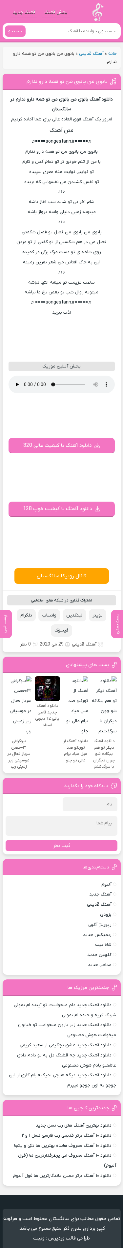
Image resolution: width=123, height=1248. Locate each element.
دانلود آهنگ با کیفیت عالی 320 (57, 445)
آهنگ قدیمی (91, 54)
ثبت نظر (61, 845)
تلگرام (26, 615)
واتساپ (49, 615)
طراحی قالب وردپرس (69, 1238)
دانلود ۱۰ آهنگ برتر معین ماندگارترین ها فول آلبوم (62, 1176)
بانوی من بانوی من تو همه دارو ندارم (67, 81)
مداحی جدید (100, 965)
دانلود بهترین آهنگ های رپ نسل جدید (74, 1125)
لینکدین (74, 615)
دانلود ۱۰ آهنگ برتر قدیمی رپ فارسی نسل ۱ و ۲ (67, 1135)
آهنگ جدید (24, 12)
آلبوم (106, 884)
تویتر (97, 615)
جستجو (15, 31)
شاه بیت (103, 945)
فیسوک (61, 630)
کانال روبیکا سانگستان (61, 576)
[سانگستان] (97, 12)
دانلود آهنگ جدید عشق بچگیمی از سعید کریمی (66, 1045)
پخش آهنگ (56, 12)
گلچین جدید (99, 955)
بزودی (106, 915)
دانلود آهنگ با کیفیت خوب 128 (57, 509)
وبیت (39, 1238)
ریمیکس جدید (97, 935)
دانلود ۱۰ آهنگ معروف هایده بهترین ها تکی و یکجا (63, 1146)
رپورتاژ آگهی (100, 925)
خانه (112, 54)
